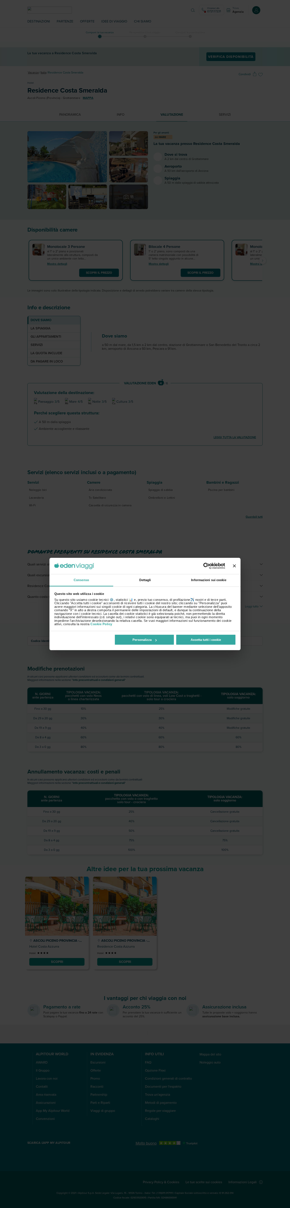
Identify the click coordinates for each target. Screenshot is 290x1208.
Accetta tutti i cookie (206, 639)
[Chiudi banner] (234, 566)
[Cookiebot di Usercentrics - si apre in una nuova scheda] (206, 566)
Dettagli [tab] (145, 580)
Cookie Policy (101, 624)
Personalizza (142, 639)
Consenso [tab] (81, 580)
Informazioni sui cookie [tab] (208, 580)
